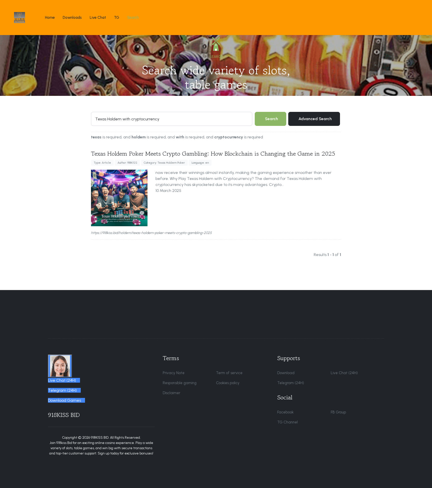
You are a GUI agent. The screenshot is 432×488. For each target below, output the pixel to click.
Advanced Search (315, 118)
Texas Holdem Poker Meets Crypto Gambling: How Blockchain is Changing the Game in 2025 (213, 153)
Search (271, 118)
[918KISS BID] (19, 17)
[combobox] (171, 119)
